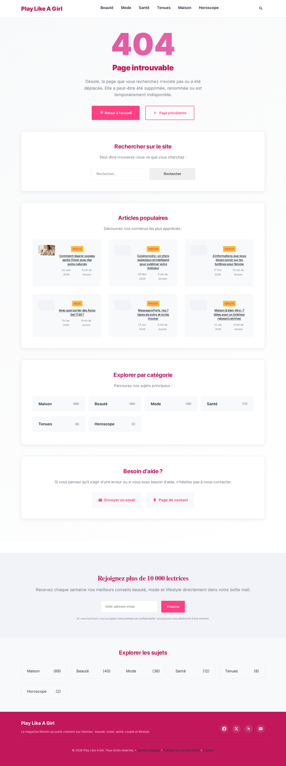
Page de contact (173, 500)
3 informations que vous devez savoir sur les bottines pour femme (229, 260)
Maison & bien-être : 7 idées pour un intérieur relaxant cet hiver (229, 314)
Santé (144, 7)
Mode (126, 7)
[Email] (260, 729)
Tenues (164, 7)
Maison (184, 7)
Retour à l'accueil (118, 113)
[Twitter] (236, 729)
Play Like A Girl (41, 8)
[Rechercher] (261, 8)
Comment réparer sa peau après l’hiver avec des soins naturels (77, 260)
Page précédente (172, 113)
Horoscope (209, 7)
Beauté (106, 7)
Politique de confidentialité (182, 750)
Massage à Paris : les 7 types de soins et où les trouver (153, 314)
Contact (208, 750)
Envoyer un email (119, 500)
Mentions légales (148, 750)
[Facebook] (224, 729)
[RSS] (248, 729)
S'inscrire (173, 606)
